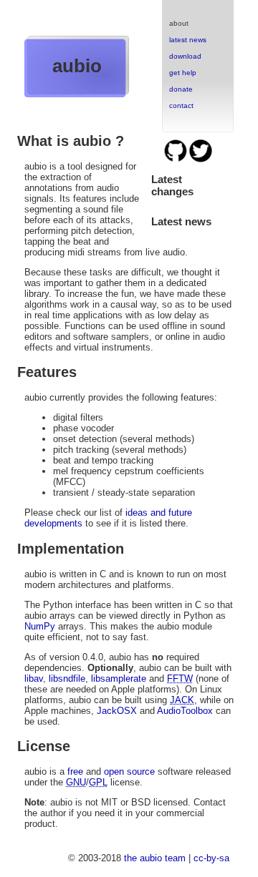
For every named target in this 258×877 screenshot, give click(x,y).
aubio (77, 66)
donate (181, 89)
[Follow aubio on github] (176, 160)
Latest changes (172, 185)
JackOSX (117, 710)
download (185, 56)
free (75, 771)
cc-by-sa (211, 858)
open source (129, 771)
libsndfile (67, 678)
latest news (187, 40)
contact (181, 105)
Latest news (181, 221)
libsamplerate (118, 678)
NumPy (39, 626)
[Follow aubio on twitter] (200, 160)
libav (33, 678)
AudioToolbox (185, 710)
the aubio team (155, 858)
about (178, 23)
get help (182, 73)
